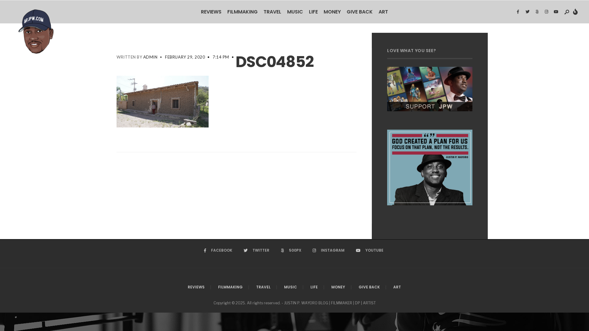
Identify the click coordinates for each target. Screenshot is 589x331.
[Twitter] (527, 12)
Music (295, 11)
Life (313, 11)
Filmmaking (242, 11)
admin (150, 57)
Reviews (211, 11)
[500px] (537, 12)
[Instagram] (546, 12)
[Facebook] (518, 12)
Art (383, 11)
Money (332, 11)
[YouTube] (556, 12)
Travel (272, 11)
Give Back (360, 11)
